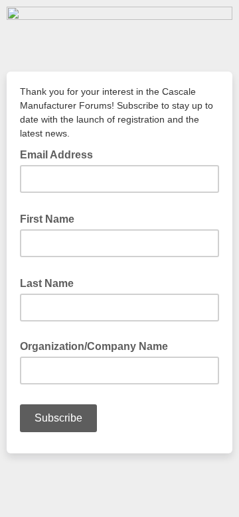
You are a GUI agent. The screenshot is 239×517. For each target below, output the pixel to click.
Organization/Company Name (94, 346)
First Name (51, 218)
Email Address (60, 153)
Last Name (51, 282)
